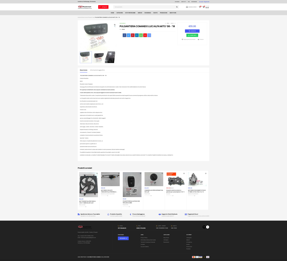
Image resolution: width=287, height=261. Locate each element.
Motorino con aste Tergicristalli (108, 193)
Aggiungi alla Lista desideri (189, 39)
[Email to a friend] (149, 35)
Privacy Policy (144, 237)
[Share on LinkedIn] (137, 35)
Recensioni (166, 242)
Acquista (193, 31)
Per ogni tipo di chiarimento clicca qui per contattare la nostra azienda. (97, 89)
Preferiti (188, 249)
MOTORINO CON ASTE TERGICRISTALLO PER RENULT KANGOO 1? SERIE (108, 192)
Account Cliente (145, 246)
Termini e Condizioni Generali (148, 242)
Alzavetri (168, 193)
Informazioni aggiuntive (97, 70)
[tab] (85, 70)
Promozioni (189, 246)
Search (177, 7)
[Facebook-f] (204, 227)
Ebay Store (166, 237)
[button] (192, 36)
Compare (201, 39)
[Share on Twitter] (128, 35)
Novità (188, 244)
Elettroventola (82, 204)
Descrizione (83, 70)
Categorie (188, 237)
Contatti (143, 244)
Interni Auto (84, 17)
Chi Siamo (166, 240)
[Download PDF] (145, 35)
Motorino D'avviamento (193, 193)
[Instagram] (207, 227)
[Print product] (141, 35)
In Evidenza (189, 242)
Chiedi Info (193, 35)
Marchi (188, 240)
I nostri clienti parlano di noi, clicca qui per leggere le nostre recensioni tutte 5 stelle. (100, 92)
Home (79, 17)
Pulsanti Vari (91, 17)
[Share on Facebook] (124, 35)
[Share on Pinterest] (133, 35)
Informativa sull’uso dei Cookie (148, 240)
